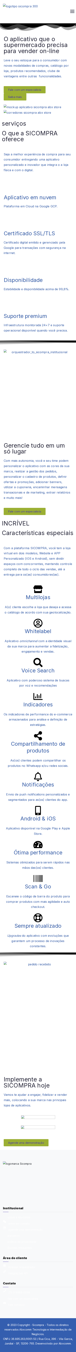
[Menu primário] (72, 12)
